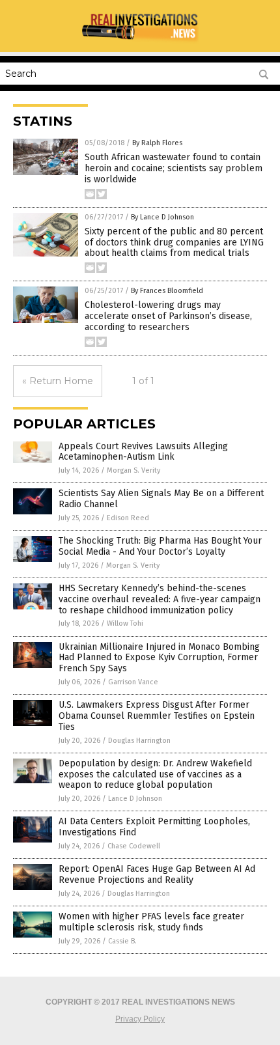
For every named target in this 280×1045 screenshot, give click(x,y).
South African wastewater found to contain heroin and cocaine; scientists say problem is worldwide (173, 168)
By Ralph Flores (157, 143)
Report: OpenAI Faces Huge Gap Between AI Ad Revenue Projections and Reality (157, 874)
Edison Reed (128, 518)
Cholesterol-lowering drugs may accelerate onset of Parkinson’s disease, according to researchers (168, 316)
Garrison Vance (133, 682)
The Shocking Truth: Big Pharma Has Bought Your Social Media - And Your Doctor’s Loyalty (160, 546)
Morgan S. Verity (133, 470)
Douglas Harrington (139, 740)
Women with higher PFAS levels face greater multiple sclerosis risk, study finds (151, 922)
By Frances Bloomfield (167, 290)
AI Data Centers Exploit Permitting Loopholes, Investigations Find (154, 827)
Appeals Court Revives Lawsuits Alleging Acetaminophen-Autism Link (143, 452)
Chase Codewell (133, 846)
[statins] (139, 43)
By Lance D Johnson (162, 217)
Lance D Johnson (135, 798)
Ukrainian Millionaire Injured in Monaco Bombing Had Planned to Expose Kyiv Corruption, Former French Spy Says (159, 658)
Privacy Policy (140, 1019)
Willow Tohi (125, 623)
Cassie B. (122, 941)
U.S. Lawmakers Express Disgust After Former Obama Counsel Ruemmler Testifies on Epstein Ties (157, 715)
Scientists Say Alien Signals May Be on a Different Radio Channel (161, 499)
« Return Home (57, 381)
